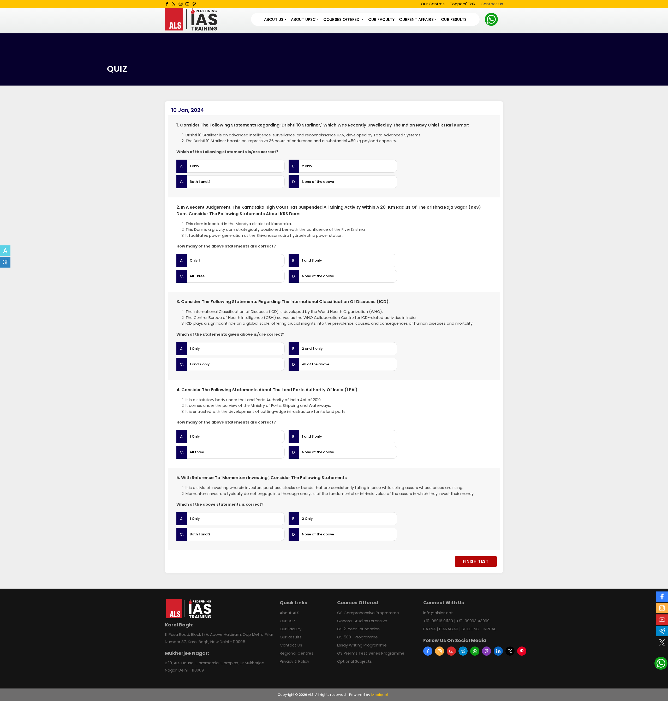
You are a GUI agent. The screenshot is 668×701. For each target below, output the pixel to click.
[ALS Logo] (191, 19)
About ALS (289, 612)
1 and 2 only (200, 364)
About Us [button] (273, 19)
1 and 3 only (312, 260)
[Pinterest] (194, 4)
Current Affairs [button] (416, 19)
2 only (307, 166)
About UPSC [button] (303, 19)
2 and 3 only (312, 348)
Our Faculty (381, 19)
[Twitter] (174, 4)
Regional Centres (296, 653)
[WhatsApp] (491, 19)
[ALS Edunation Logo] (188, 608)
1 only (194, 166)
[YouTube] (187, 4)
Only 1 (195, 260)
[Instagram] (180, 4)
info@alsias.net (438, 612)
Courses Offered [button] (342, 19)
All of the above (315, 364)
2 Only (307, 518)
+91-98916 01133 (438, 621)
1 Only (195, 348)
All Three (197, 276)
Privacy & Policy (294, 661)
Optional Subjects (354, 661)
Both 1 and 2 (200, 181)
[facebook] (167, 4)
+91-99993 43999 (473, 621)
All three (197, 452)
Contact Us (492, 4)
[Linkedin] (498, 651)
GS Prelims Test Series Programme (370, 653)
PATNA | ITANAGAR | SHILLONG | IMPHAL (459, 629)
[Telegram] (463, 651)
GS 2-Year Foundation (358, 629)
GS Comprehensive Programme (368, 612)
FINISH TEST (476, 561)
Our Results (454, 19)
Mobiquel (379, 694)
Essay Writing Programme (362, 645)
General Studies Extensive (362, 621)
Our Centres (433, 4)
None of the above (318, 181)
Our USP (287, 621)
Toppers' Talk (462, 4)
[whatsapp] (474, 651)
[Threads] (486, 651)
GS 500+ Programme (357, 637)
